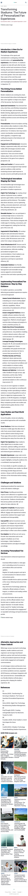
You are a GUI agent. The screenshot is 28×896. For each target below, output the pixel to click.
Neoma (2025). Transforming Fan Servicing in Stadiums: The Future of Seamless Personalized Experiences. (13, 696)
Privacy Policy (8, 892)
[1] (9, 84)
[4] (5, 120)
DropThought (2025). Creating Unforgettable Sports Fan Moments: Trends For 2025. (13, 712)
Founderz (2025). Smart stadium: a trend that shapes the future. (15, 721)
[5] (12, 228)
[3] (11, 140)
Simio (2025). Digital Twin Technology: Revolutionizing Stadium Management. (14, 704)
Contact (14, 892)
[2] (15, 210)
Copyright (19, 892)
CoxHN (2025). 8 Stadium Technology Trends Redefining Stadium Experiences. (15, 728)
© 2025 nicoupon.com (14, 894)
